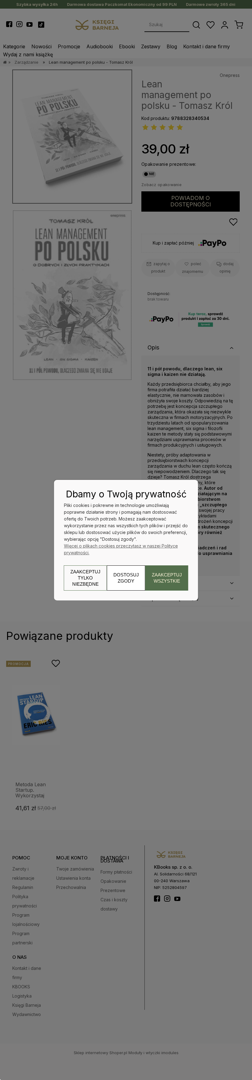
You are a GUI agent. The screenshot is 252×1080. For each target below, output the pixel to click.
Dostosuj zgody (126, 578)
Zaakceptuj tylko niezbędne (85, 578)
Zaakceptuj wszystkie (167, 578)
